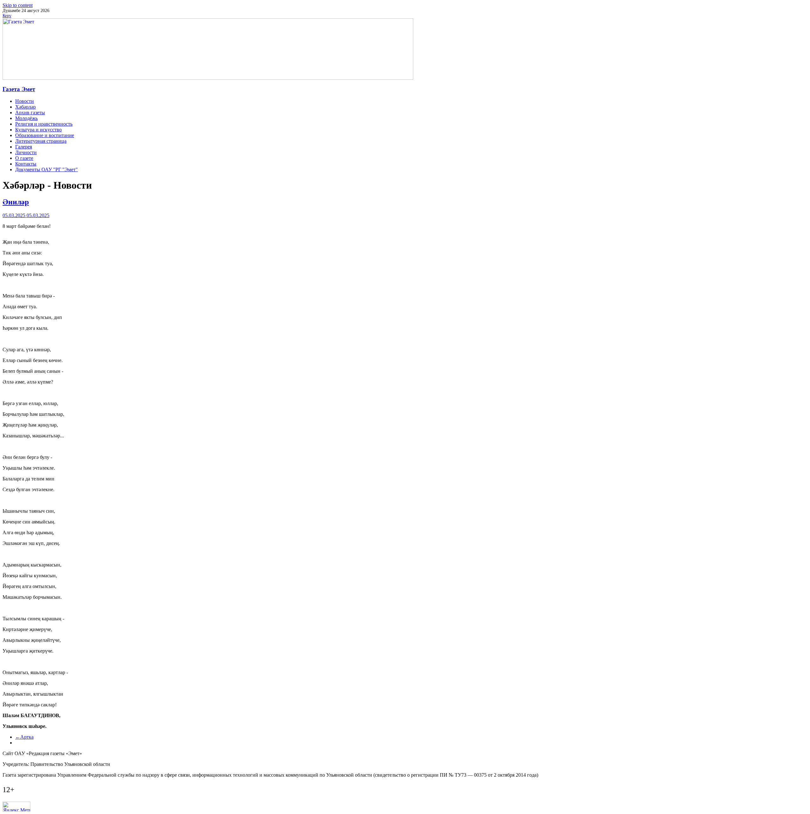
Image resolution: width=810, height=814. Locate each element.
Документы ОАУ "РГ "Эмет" (46, 169)
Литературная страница (40, 141)
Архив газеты (30, 112)
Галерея (23, 146)
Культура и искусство (38, 129)
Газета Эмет (19, 89)
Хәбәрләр (25, 107)
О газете (24, 158)
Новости (24, 101)
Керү (7, 15)
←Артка (24, 737)
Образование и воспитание (44, 135)
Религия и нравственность (43, 124)
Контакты (25, 163)
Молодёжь (26, 118)
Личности (26, 152)
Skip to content (18, 5)
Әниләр (16, 202)
